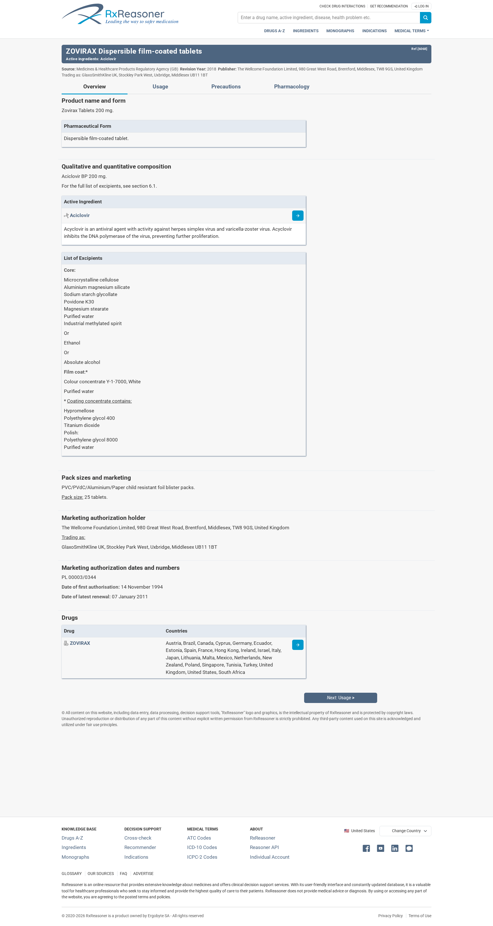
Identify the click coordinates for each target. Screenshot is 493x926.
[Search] (425, 17)
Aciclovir (108, 59)
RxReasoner (262, 838)
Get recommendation (389, 6)
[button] (367, 848)
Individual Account (270, 857)
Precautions (226, 87)
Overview (94, 87)
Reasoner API (264, 847)
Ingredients (306, 31)
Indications (374, 31)
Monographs (340, 31)
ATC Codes (199, 838)
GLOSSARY (72, 873)
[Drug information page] (298, 645)
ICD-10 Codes (202, 847)
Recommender (140, 847)
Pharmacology (292, 87)
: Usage (340, 697)
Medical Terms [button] (410, 31)
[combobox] (329, 17)
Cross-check (137, 838)
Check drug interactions (342, 6)
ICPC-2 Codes (202, 857)
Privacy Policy (390, 915)
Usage (160, 87)
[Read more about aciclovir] (298, 215)
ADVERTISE (143, 873)
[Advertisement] (233, 772)
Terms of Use (420, 915)
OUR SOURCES (101, 873)
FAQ (123, 873)
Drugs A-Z (274, 31)
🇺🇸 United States (359, 830)
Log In (423, 6)
